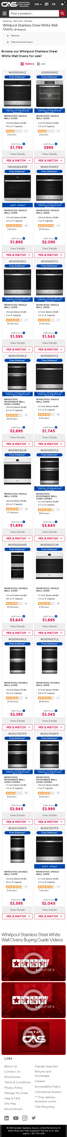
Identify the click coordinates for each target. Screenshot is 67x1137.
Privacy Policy (13, 1087)
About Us (10, 1066)
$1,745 (48, 431)
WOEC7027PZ (17, 733)
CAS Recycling (44, 1106)
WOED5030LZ (17, 639)
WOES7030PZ (49, 167)
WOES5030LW (17, 450)
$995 (48, 147)
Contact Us (12, 1071)
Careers (40, 1081)
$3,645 (48, 525)
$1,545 (48, 336)
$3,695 (16, 431)
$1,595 (16, 336)
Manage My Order (16, 1093)
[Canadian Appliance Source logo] (16, 4)
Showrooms (12, 1077)
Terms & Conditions (17, 1082)
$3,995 (48, 809)
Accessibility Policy (47, 1086)
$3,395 (16, 714)
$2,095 (48, 242)
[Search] (62, 13)
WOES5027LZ (49, 356)
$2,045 (48, 903)
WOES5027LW (49, 544)
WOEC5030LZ (17, 356)
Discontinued (13, 1109)
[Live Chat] (46, 4)
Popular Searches (46, 1066)
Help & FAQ (12, 1098)
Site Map (10, 1103)
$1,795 (16, 147)
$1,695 (16, 525)
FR (53, 4)
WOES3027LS (49, 261)
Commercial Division (48, 1092)
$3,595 (16, 903)
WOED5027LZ (49, 639)
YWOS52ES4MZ (17, 167)
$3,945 (16, 809)
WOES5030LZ (17, 72)
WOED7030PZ (17, 828)
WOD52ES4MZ (17, 544)
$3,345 (48, 714)
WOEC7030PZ (49, 733)
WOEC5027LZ (49, 450)
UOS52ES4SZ (49, 72)
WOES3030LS (17, 261)
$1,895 (16, 242)
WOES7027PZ (49, 828)
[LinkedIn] (6, 1119)
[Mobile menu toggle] (4, 13)
